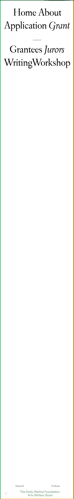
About (49, 12)
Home (24, 12)
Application (25, 25)
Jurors (54, 50)
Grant (59, 26)
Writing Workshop (37, 63)
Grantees (26, 49)
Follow (55, 486)
